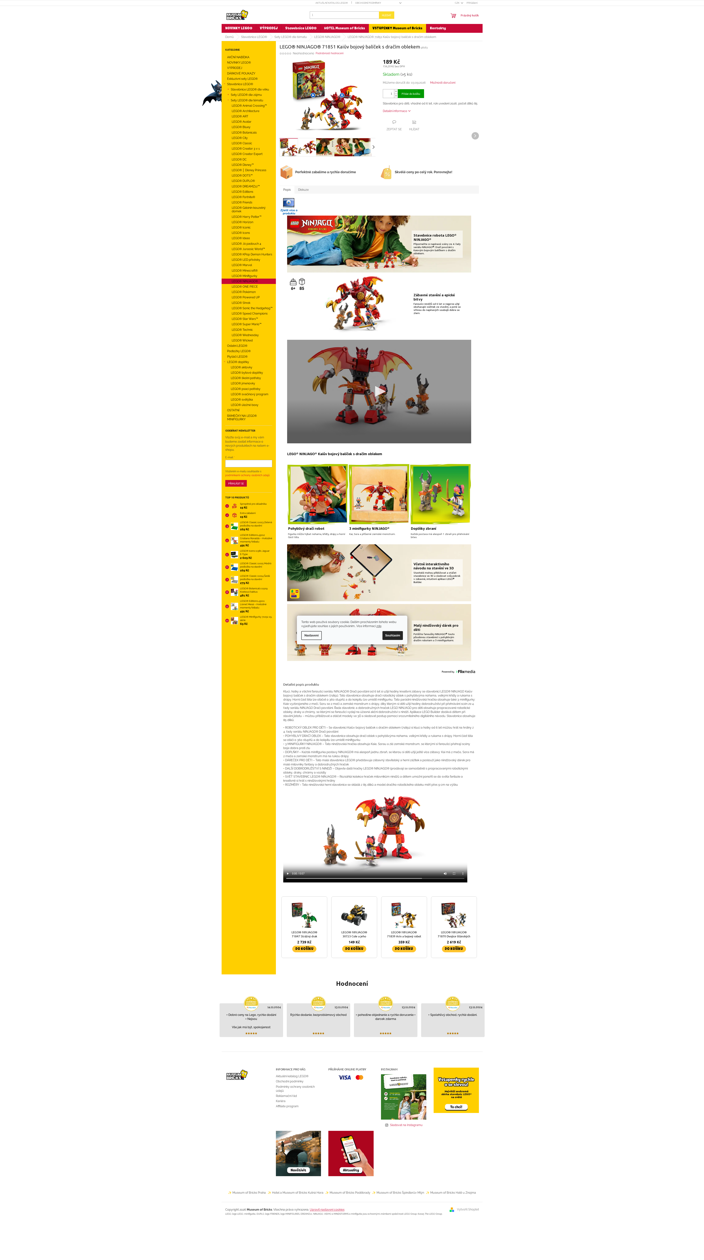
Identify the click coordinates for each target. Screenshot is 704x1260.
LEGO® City (240, 138)
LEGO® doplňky (238, 362)
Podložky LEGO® (239, 351)
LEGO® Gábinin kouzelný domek (249, 209)
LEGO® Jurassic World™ (248, 249)
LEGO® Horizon (242, 222)
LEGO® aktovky (241, 367)
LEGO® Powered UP (246, 297)
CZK (457, 2)
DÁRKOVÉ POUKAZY (241, 73)
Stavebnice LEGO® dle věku (250, 89)
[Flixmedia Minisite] (289, 206)
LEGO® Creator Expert (247, 154)
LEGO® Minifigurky (244, 276)
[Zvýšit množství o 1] (396, 91)
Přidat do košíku (411, 93)
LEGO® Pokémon (244, 292)
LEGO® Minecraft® (245, 270)
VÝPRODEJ (234, 68)
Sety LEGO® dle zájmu (246, 95)
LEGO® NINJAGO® (245, 281)
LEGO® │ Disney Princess (249, 170)
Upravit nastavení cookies (327, 1209)
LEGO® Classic (242, 143)
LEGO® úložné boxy (244, 405)
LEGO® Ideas (241, 238)
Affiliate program (287, 1106)
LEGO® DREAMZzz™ (246, 186)
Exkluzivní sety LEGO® (242, 79)
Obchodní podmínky (368, 2)
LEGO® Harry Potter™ (247, 217)
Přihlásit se (236, 483)
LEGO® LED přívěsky (246, 259)
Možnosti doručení (442, 82)
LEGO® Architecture (245, 111)
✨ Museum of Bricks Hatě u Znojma (451, 1192)
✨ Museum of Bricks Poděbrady (347, 1192)
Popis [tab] (287, 189)
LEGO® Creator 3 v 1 (246, 148)
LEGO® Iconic (241, 227)
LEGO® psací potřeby (245, 389)
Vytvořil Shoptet (468, 1209)
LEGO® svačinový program (249, 394)
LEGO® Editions (242, 191)
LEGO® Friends (242, 202)
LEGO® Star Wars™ (245, 319)
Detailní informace (395, 111)
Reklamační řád (286, 1096)
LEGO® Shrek (241, 303)
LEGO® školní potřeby (246, 378)
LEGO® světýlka (242, 399)
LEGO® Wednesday (245, 335)
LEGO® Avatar (241, 121)
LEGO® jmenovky (243, 383)
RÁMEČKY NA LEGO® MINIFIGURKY (242, 417)
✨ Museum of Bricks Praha (247, 1192)
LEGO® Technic (242, 329)
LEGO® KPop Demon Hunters (252, 254)
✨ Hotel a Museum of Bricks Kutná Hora (295, 1192)
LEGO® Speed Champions (250, 313)
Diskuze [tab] (303, 189)
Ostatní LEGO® (237, 346)
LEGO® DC (239, 159)
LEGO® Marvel (242, 265)
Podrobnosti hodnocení (329, 53)
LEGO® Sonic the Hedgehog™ (252, 308)
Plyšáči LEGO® (237, 356)
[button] (313, 95)
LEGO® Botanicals (244, 132)
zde (378, 626)
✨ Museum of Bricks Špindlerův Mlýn (398, 1192)
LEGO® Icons (241, 233)
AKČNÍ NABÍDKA (238, 57)
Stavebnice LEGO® (240, 84)
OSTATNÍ (233, 410)
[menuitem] (239, 28)
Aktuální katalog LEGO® (331, 2)
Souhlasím (392, 635)
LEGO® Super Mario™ (247, 324)
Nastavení (311, 635)
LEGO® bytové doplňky (247, 372)
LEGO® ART (240, 116)
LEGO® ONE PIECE (245, 286)
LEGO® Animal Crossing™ (249, 105)
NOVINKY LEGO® (239, 62)
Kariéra (280, 1101)
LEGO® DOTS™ (242, 175)
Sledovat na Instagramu (406, 1125)
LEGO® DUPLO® (243, 181)
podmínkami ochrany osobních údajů (247, 475)
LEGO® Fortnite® (243, 197)
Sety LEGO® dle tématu (247, 100)
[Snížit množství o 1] (396, 96)
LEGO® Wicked (242, 340)
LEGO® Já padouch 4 (246, 243)
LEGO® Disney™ (243, 165)
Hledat (386, 15)
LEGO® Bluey (241, 127)
